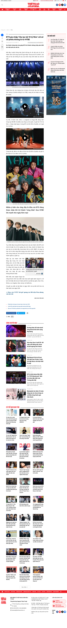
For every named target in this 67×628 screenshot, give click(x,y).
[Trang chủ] (2, 9)
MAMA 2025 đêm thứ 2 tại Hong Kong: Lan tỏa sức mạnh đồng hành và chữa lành (57, 56)
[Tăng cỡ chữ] (2, 44)
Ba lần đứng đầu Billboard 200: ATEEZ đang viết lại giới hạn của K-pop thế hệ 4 (38, 438)
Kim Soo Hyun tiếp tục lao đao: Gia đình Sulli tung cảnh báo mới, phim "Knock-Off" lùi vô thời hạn (24, 560)
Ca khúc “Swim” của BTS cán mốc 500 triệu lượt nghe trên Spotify (11, 577)
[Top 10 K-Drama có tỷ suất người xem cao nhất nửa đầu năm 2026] (11, 465)
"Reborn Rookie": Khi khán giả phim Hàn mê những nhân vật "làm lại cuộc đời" (24, 525)
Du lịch (44, 9)
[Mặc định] (2, 47)
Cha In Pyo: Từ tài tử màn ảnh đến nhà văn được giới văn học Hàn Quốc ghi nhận (11, 541)
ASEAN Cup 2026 (7, 9)
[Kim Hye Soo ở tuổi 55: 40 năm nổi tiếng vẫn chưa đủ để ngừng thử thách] (16, 346)
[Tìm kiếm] (2, 5)
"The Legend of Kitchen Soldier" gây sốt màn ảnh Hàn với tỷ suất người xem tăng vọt (38, 578)
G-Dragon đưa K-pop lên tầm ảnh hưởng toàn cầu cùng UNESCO (24, 420)
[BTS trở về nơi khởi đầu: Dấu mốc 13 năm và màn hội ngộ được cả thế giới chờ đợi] (38, 517)
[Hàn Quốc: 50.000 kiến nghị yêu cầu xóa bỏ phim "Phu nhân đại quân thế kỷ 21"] (38, 551)
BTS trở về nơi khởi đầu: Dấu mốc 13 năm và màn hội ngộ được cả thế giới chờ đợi (38, 525)
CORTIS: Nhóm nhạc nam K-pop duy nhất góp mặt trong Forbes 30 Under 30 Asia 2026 (24, 542)
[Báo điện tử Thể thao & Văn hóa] (33, 5)
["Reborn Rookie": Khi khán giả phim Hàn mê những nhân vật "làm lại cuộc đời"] (24, 517)
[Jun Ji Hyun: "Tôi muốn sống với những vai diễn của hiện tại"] (38, 533)
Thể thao (20, 9)
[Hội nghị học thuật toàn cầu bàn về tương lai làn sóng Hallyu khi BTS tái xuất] (11, 446)
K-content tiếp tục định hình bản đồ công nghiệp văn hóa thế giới (38, 420)
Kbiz (7, 34)
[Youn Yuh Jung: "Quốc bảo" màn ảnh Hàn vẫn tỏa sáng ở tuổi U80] (24, 430)
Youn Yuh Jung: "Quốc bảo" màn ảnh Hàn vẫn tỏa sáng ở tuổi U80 (24, 437)
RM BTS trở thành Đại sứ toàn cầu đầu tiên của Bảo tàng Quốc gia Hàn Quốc (11, 489)
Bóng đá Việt (26, 9)
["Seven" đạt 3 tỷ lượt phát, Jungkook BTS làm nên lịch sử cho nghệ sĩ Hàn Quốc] (24, 465)
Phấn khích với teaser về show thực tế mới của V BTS (19, 304)
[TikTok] (65, 0)
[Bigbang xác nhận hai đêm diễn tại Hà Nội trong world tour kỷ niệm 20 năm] (11, 517)
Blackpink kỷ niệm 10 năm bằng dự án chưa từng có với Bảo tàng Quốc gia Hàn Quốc (35, 394)
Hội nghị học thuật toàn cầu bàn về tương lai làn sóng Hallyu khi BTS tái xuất (11, 454)
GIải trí (48, 9)
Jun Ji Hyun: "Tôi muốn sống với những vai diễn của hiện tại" (38, 540)
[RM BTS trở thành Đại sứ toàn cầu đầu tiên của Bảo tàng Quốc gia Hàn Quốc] (11, 481)
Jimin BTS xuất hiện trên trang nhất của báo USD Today (19, 306)
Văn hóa (40, 9)
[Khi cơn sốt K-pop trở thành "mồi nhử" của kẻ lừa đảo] (38, 465)
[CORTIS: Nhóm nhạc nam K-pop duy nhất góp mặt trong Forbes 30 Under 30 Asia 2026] (24, 533)
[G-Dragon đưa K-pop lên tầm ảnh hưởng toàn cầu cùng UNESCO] (24, 412)
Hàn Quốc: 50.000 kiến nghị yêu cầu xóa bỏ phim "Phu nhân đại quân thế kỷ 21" (38, 559)
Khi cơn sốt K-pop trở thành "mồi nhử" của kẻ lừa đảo (38, 471)
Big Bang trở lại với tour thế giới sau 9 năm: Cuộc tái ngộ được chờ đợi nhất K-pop (35, 360)
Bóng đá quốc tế (33, 9)
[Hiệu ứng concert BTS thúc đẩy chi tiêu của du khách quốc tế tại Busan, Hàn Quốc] (38, 481)
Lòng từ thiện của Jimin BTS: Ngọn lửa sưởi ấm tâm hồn (57, 48)
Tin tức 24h (14, 9)
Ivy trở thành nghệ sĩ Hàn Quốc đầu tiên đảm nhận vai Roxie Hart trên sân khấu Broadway (24, 455)
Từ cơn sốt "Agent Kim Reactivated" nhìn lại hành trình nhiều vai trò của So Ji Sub (11, 438)
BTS (12, 316)
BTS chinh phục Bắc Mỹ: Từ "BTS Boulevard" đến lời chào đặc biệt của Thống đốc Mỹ (34, 377)
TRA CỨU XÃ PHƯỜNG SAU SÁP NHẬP (47, 0)
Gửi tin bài (57, 0)
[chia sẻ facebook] (2, 38)
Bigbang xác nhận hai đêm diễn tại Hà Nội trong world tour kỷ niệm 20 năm (11, 525)
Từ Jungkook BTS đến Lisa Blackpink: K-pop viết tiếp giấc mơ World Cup (38, 507)
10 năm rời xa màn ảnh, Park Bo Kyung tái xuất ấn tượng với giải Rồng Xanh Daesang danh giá (11, 420)
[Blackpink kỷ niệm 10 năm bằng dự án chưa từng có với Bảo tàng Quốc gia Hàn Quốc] (16, 394)
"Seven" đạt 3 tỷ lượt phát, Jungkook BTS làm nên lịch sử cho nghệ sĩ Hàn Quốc (24, 472)
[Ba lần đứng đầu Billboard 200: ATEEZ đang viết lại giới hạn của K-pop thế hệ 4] (38, 430)
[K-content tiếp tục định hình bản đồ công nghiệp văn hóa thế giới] (38, 412)
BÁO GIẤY (36, 0)
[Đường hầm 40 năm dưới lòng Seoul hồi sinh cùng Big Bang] (16, 331)
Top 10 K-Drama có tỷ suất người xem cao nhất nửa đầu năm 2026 (11, 472)
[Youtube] (63, 0)
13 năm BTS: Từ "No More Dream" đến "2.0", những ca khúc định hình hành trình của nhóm (11, 507)
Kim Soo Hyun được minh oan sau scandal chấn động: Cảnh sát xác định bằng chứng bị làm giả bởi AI (24, 578)
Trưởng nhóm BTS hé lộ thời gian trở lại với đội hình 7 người (34, 270)
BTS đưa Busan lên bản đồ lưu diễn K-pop (24, 505)
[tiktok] (62, 5)
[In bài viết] (2, 41)
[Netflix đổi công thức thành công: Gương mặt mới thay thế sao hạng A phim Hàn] (38, 446)
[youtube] (60, 5)
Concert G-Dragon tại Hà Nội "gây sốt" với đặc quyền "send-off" (58, 63)
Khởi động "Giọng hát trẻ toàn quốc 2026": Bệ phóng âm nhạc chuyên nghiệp (11, 559)
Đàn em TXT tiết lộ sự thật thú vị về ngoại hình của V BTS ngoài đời (21, 308)
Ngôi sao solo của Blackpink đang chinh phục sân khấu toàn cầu (58, 70)
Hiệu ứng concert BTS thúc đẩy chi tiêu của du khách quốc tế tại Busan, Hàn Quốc (38, 489)
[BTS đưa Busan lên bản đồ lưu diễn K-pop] (24, 499)
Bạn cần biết (60, 9)
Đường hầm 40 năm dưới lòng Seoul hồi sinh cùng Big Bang (35, 329)
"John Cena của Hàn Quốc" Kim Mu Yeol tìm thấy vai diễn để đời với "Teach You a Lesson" (24, 489)
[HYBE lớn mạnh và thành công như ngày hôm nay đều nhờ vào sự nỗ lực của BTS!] (25, 229)
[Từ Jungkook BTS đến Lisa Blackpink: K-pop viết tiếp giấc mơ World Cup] (38, 499)
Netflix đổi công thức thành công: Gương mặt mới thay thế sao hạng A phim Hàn (38, 454)
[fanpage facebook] (57, 5)
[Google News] (35, 43)
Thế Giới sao (54, 9)
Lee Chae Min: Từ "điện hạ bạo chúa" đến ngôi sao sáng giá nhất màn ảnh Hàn (57, 41)
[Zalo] (65, 5)
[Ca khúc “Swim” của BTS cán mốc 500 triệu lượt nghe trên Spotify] (11, 569)
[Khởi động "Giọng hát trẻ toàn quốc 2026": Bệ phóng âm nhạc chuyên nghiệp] (11, 551)
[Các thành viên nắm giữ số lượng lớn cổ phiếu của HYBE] (25, 179)
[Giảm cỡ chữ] (2, 49)
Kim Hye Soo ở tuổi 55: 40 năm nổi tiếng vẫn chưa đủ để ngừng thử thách (35, 344)
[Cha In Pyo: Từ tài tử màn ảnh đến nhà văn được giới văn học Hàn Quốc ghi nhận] (11, 533)
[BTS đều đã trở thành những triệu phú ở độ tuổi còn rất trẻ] (25, 73)
